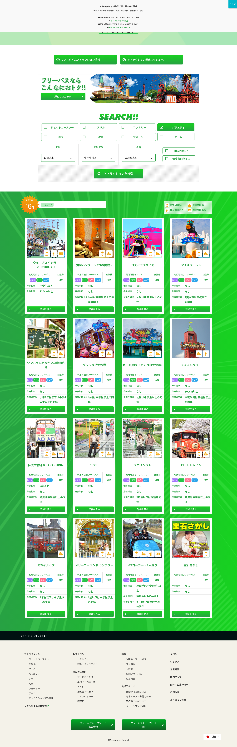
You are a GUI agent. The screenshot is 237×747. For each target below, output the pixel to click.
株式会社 (93, 724)
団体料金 (130, 664)
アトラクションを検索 (118, 173)
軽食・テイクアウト (87, 664)
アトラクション (32, 654)
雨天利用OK (181, 151)
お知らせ (174, 692)
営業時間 (174, 669)
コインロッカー (85, 696)
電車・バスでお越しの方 (138, 696)
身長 (138, 147)
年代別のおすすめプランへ (119, 27)
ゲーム (178, 137)
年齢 (58, 147)
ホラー (62, 137)
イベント (174, 654)
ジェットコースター (62, 127)
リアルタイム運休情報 (35, 705)
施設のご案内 (79, 671)
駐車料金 (130, 678)
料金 (124, 654)
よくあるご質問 (178, 699)
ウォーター (139, 137)
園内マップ (176, 676)
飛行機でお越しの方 (136, 701)
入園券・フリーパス (136, 659)
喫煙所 (80, 701)
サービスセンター (86, 676)
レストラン (78, 654)
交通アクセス (128, 686)
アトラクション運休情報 (41, 698)
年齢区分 (98, 147)
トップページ (24, 635)
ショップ (174, 661)
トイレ (80, 686)
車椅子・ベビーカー (87, 681)
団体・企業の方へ (179, 684)
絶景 (101, 137)
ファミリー (139, 127)
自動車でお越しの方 (136, 691)
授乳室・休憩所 (85, 691)
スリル (101, 127)
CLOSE (233, 4)
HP (144, 724)
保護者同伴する (181, 159)
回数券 (129, 669)
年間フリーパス (134, 673)
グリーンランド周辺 (136, 706)
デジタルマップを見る (119, 21)
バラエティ (178, 127)
